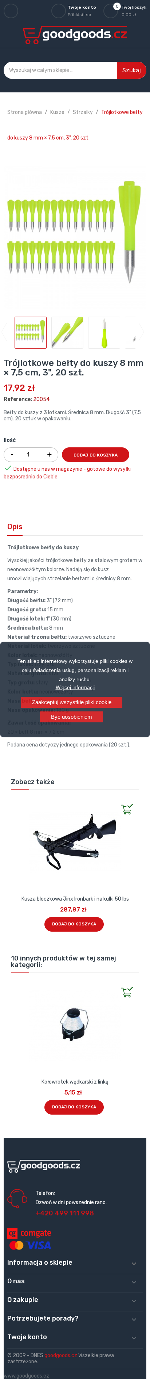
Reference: (18, 399)
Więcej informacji (75, 687)
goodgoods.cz (60, 1355)
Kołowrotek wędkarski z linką (75, 1082)
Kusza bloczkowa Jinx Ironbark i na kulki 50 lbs (75, 899)
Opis (15, 526)
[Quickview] (17, 803)
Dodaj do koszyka (96, 455)
